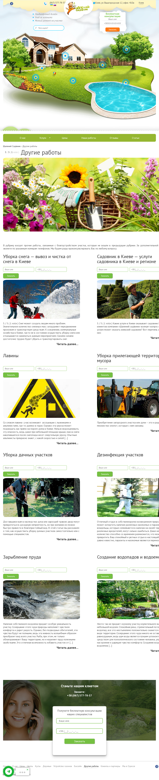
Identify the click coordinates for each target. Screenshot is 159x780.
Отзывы (114, 137)
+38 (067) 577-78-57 (79, 695)
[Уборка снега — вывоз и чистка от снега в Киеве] (41, 299)
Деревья (47, 766)
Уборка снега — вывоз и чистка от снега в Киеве (37, 259)
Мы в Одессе (128, 766)
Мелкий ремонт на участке (48, 20)
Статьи (135, 137)
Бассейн (78, 766)
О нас (23, 137)
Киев (141, 2)
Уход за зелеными (43, 17)
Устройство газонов (62, 766)
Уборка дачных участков (27, 455)
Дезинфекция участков (120, 455)
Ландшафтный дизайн (46, 14)
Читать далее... (67, 344)
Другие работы (91, 766)
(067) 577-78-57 (57, 2)
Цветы (30, 766)
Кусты (38, 766)
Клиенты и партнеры (110, 766)
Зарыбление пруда (22, 557)
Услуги (42, 137)
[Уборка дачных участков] (41, 497)
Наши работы (88, 137)
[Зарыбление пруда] (41, 599)
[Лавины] (41, 398)
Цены (65, 137)
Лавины (10, 355)
